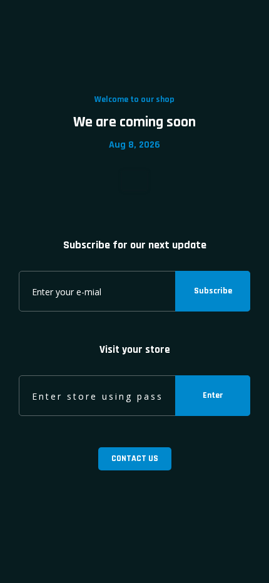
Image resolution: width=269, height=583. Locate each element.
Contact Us (134, 458)
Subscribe (213, 291)
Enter (213, 395)
